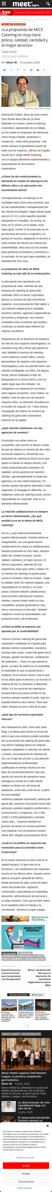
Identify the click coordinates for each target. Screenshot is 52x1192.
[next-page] (27, 1025)
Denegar (26, 1173)
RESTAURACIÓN (26, 19)
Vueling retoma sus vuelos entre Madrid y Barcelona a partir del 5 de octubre (26, 1014)
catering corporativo (18, 956)
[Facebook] (18, 70)
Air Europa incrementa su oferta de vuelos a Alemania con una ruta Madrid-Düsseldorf (8, 1016)
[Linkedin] (4, 70)
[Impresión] (37, 70)
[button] (47, 1125)
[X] (11, 70)
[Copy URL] (44, 70)
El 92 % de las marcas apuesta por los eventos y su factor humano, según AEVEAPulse (42, 1015)
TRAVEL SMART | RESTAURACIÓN (21, 1034)
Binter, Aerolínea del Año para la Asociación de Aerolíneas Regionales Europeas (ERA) (39, 977)
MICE (40, 956)
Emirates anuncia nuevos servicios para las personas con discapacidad (11, 974)
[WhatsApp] (24, 70)
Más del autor (37, 995)
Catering (25, 953)
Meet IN (11, 62)
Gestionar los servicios (25, 1158)
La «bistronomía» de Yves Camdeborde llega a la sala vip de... (34, 1105)
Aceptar (26, 1165)
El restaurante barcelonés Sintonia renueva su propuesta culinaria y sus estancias (34, 1122)
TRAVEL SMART (13, 19)
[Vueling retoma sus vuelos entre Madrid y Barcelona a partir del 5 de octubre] (26, 1005)
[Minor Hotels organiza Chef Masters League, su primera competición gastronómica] (26, 1054)
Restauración (35, 959)
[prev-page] (24, 1025)
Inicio (3, 19)
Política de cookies (24, 1188)
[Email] (31, 70)
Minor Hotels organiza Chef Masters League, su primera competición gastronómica (23, 1076)
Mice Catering (13, 959)
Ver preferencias (26, 1181)
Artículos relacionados (18, 995)
